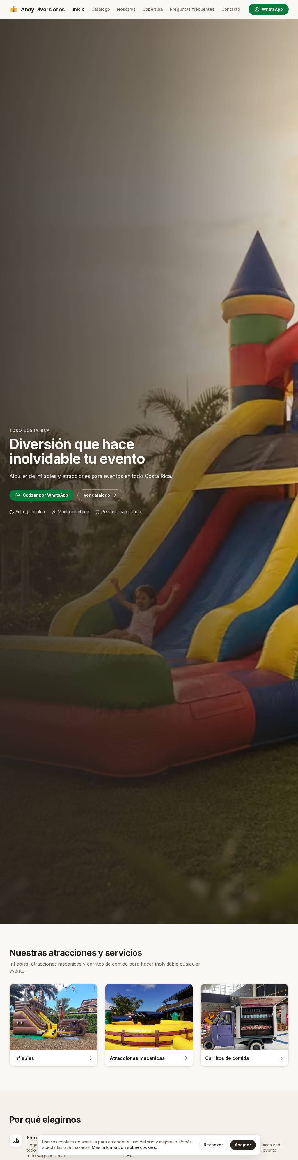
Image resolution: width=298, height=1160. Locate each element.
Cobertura (153, 9)
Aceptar (243, 1144)
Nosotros (126, 9)
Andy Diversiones (43, 9)
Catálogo (100, 9)
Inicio (78, 9)
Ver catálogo (97, 495)
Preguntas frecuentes (192, 9)
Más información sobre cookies (124, 1147)
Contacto (230, 9)
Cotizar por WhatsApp (45, 495)
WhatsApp (272, 9)
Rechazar (213, 1144)
